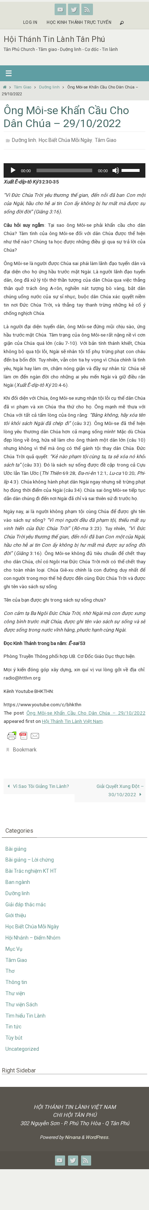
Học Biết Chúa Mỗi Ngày (65, 139)
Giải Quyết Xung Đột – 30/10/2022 (120, 786)
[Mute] (115, 168)
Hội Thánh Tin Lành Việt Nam (72, 719)
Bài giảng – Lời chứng (29, 856)
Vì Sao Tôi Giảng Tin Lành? (40, 782)
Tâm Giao (22, 87)
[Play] (13, 168)
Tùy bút (13, 1034)
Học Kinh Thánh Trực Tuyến (79, 22)
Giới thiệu (15, 911)
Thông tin (16, 978)
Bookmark (25, 747)
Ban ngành (17, 878)
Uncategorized (22, 1045)
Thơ (9, 967)
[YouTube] (60, 9)
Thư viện (15, 989)
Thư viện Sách (21, 1000)
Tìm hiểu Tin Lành (25, 1011)
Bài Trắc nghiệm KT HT (31, 867)
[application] (74, 168)
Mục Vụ (13, 945)
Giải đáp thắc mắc (25, 900)
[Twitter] (74, 9)
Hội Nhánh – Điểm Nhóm (32, 934)
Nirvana (72, 1133)
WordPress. (97, 1133)
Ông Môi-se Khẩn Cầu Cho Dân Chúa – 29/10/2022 (85, 711)
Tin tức (13, 1022)
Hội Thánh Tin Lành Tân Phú (54, 39)
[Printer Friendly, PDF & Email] (23, 733)
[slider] (132, 167)
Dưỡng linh (49, 87)
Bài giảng (15, 844)
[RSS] (87, 9)
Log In (30, 22)
